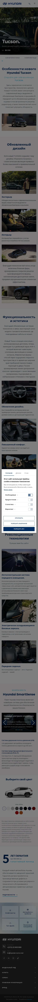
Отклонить (19, 518)
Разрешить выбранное (19, 523)
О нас (26, 473)
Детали (18, 473)
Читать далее (8, 490)
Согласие (8, 473)
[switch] (30, 495)
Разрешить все (19, 529)
